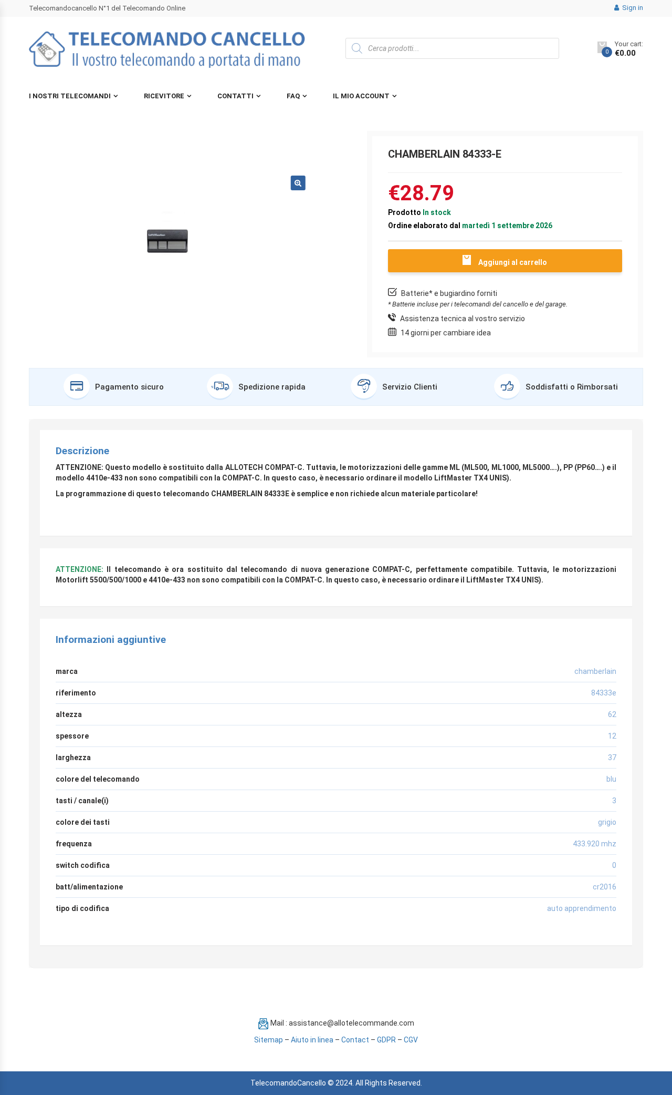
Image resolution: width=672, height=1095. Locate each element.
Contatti (235, 96)
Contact (355, 1040)
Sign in (632, 8)
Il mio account (361, 96)
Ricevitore (164, 96)
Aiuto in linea (312, 1040)
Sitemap (268, 1040)
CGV (411, 1040)
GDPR (386, 1040)
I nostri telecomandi (70, 96)
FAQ (293, 96)
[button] (298, 183)
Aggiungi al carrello (512, 262)
